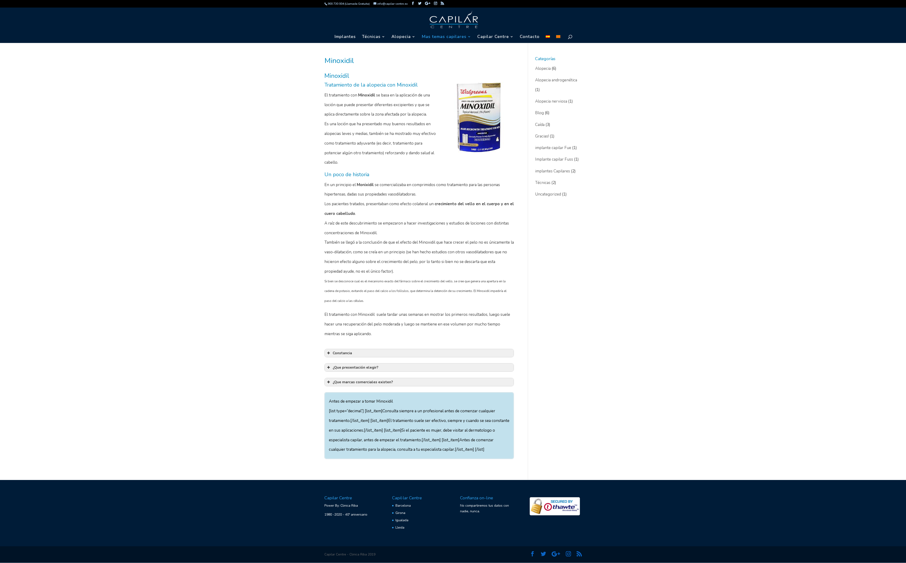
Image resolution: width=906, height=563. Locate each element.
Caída (540, 124)
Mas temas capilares (444, 37)
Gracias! (542, 136)
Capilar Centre (493, 37)
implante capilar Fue (553, 147)
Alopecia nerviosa (551, 101)
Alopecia (543, 68)
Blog (539, 113)
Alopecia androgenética (556, 80)
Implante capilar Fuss (554, 159)
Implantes (345, 37)
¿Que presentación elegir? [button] (355, 367)
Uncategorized (548, 194)
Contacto (530, 37)
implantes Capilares (552, 171)
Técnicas (371, 37)
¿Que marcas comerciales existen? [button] (363, 382)
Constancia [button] (342, 353)
